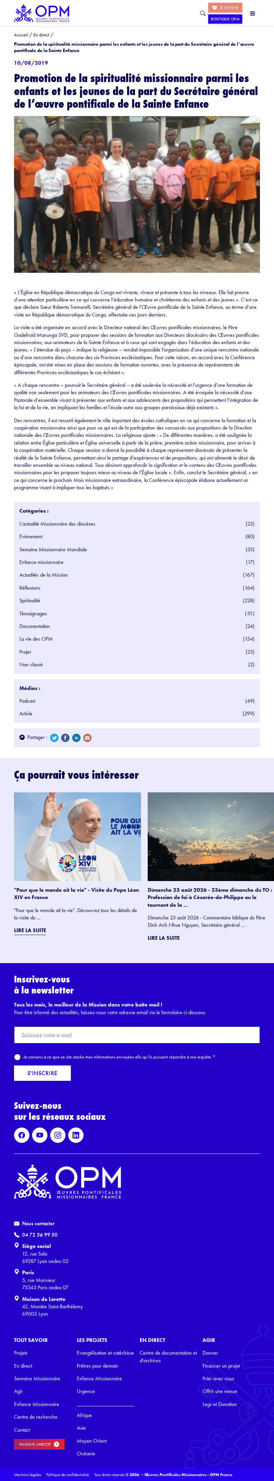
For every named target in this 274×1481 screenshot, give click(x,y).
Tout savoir (31, 1340)
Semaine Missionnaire (37, 1378)
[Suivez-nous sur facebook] (21, 1135)
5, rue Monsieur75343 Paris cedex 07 (45, 1284)
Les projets (92, 1340)
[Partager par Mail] (87, 738)
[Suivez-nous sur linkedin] (76, 1135)
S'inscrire (42, 1073)
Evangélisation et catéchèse (105, 1352)
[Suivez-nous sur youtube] (39, 1135)
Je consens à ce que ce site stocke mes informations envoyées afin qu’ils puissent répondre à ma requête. (119, 1057)
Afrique (84, 1415)
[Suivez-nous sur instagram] (57, 1135)
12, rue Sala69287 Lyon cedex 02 (45, 1257)
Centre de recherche (35, 1416)
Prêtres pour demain (97, 1365)
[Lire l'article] (77, 836)
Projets (20, 1352)
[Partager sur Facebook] (65, 738)
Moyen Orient (92, 1440)
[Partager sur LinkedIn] (76, 738)
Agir (18, 1391)
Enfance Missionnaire (36, 1404)
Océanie (86, 1453)
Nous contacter (38, 1223)
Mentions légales (27, 1474)
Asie (81, 1427)
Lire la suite (30, 930)
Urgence (86, 1391)
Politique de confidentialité (67, 1474)
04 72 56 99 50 (39, 1234)
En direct (23, 1365)
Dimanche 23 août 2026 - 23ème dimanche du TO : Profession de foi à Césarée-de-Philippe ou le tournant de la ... (210, 897)
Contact (22, 1429)
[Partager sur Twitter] (54, 738)
